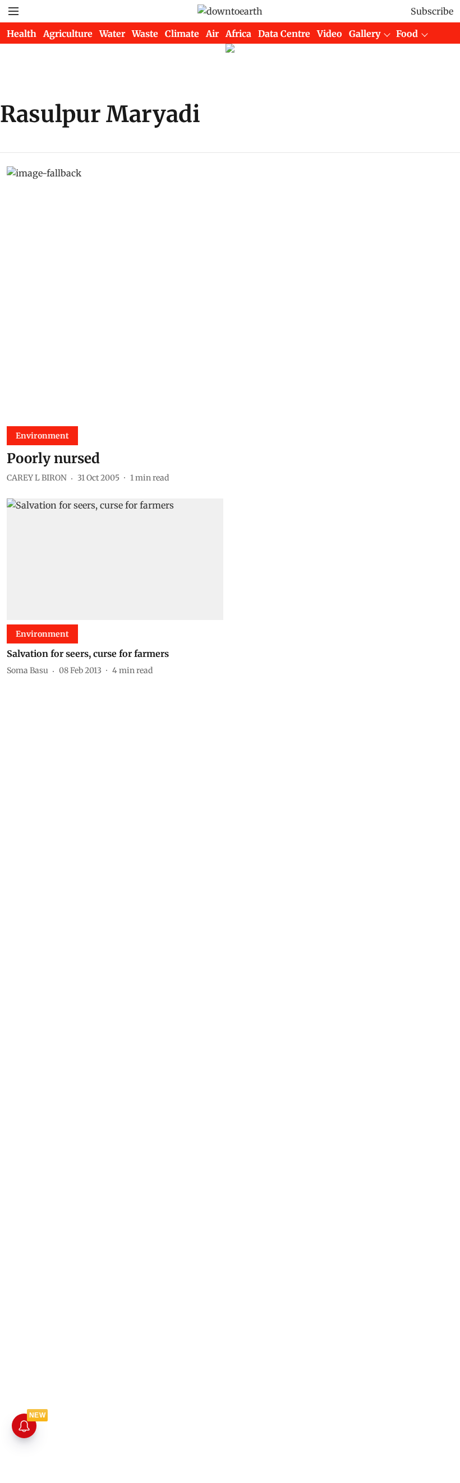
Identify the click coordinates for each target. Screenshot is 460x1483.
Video (329, 33)
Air (212, 33)
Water (112, 33)
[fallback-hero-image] (230, 291)
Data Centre (284, 33)
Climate (182, 33)
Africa (238, 33)
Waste (145, 33)
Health (21, 33)
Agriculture (68, 33)
